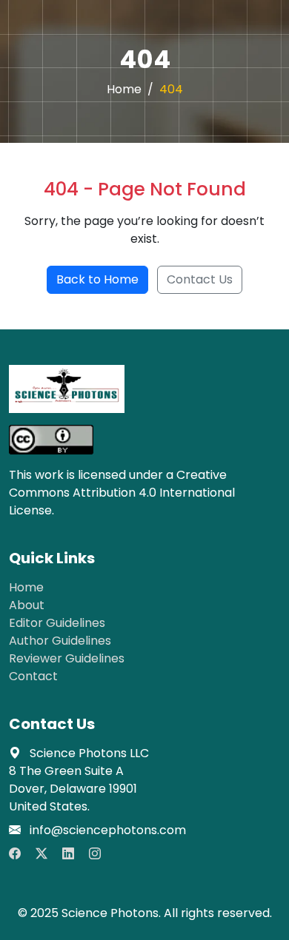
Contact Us (200, 279)
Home (124, 89)
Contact (33, 676)
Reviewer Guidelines (66, 658)
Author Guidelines (60, 640)
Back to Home (97, 279)
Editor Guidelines (57, 622)
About (26, 605)
